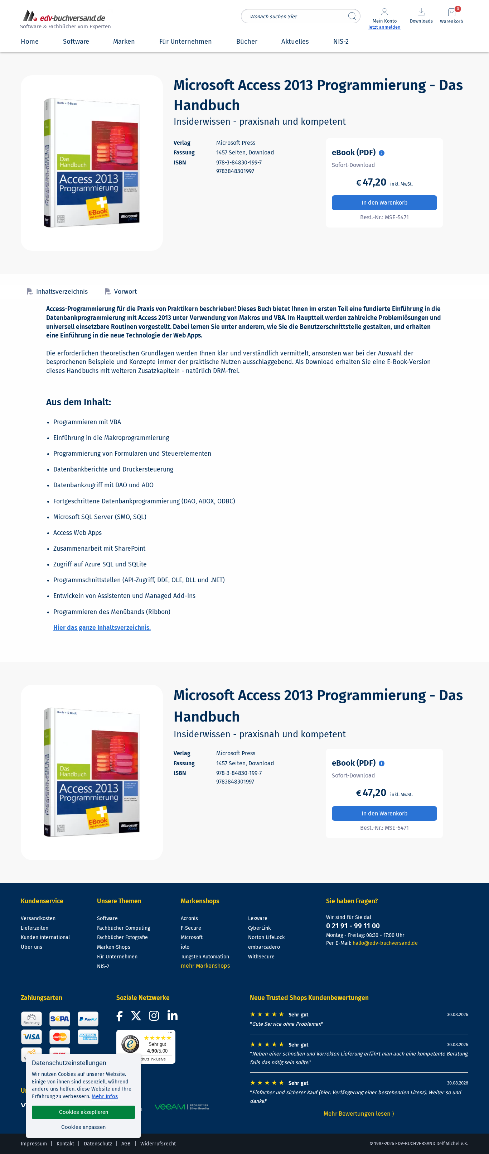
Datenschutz (98, 1144)
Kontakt (65, 1144)
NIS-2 (103, 966)
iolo (185, 947)
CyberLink (259, 928)
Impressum (34, 1144)
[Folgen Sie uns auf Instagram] (155, 1018)
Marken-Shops (113, 947)
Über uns (31, 947)
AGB (126, 1144)
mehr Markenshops (205, 965)
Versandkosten (38, 918)
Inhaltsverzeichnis (62, 292)
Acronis (189, 918)
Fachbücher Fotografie (122, 937)
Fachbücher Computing (123, 928)
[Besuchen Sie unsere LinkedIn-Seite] (174, 1018)
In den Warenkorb (385, 202)
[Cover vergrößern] (92, 163)
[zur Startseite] (64, 20)
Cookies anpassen (83, 1127)
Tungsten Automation (205, 957)
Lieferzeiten (34, 928)
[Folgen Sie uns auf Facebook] (120, 1018)
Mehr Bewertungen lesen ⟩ (359, 1113)
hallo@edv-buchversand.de (385, 943)
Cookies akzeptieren (83, 1112)
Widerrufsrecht (158, 1144)
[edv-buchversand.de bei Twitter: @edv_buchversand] (136, 1018)
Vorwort (125, 292)
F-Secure (191, 928)
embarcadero (264, 947)
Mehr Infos (105, 1096)
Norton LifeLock (266, 937)
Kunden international (45, 937)
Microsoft (192, 937)
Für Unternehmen (117, 957)
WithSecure (261, 957)
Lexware (257, 918)
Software (107, 918)
